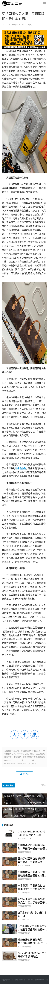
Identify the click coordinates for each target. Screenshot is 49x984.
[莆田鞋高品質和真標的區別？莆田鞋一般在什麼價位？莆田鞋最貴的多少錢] (9, 848)
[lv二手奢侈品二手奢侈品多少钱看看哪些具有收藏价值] (9, 929)
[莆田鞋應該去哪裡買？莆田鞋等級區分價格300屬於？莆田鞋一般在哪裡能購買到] (9, 875)
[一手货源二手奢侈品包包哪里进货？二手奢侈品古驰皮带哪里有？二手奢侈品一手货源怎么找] (9, 888)
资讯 (30, 24)
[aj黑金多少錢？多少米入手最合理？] (9, 915)
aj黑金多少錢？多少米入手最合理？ (32, 914)
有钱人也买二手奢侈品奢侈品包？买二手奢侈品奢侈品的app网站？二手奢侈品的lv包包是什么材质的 (32, 901)
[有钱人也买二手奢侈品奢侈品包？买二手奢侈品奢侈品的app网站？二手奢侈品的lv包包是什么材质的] (9, 902)
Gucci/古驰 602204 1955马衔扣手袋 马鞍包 (32, 955)
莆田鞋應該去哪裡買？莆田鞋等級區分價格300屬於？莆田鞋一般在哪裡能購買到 (31, 874)
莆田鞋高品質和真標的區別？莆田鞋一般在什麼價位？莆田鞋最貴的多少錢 (31, 847)
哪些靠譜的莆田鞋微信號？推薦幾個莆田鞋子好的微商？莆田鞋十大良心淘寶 (31, 941)
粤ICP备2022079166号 (39, 980)
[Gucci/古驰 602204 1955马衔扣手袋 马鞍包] (9, 956)
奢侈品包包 (20, 468)
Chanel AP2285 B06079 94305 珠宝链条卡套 (31, 833)
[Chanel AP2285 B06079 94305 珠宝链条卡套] (9, 834)
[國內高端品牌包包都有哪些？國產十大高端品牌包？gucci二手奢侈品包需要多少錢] (9, 861)
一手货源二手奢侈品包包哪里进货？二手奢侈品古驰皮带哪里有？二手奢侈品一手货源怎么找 (31, 887)
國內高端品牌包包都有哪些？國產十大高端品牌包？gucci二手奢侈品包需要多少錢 (32, 860)
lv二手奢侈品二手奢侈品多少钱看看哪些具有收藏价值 (32, 928)
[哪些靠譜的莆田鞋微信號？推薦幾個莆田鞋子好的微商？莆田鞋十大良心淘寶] (9, 942)
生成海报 (9, 785)
